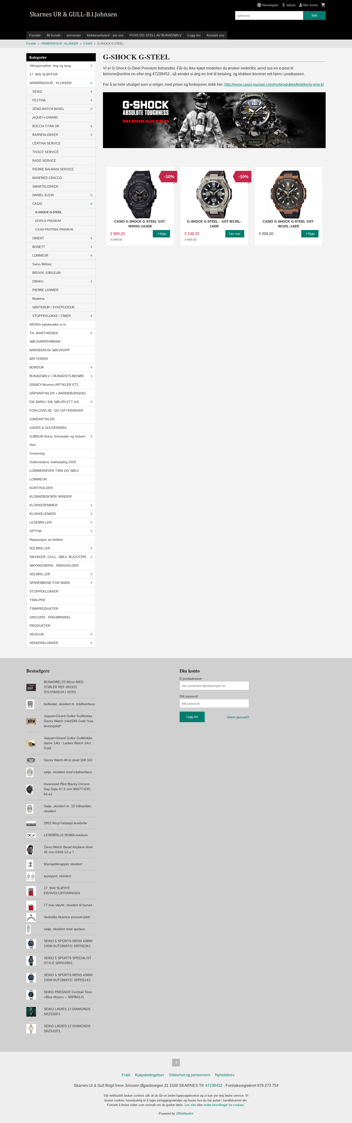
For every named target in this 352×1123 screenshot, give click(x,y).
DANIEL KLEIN (43, 195)
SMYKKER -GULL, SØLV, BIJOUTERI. (58, 557)
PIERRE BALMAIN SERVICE (53, 169)
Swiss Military (42, 264)
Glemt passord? (238, 717)
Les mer (191, 1105)
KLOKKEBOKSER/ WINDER (50, 496)
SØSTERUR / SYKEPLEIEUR (53, 307)
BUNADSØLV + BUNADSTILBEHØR (56, 376)
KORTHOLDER (41, 488)
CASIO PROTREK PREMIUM (54, 229)
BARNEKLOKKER (45, 135)
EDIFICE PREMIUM (48, 221)
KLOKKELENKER (42, 514)
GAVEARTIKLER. (42, 419)
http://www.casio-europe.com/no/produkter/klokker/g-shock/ (274, 84)
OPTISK (35, 531)
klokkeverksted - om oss (105, 35)
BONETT (38, 247)
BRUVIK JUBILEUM (46, 273)
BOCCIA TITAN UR (45, 126)
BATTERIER (38, 359)
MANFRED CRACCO (47, 178)
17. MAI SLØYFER (43, 74)
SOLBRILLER (39, 548)
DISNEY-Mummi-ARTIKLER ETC (54, 384)
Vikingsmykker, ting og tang (50, 66)
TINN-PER (37, 600)
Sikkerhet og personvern (189, 1075)
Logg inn (194, 35)
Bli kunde (54, 35)
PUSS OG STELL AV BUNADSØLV (156, 35)
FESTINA (39, 100)
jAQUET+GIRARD (45, 117)
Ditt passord (189, 696)
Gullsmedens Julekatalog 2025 (52, 462)
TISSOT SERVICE (45, 152)
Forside (35, 35)
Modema (38, 298)
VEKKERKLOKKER (43, 643)
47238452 (213, 1085)
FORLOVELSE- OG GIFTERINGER (56, 410)
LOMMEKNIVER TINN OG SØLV (54, 470)
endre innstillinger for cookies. (224, 1105)
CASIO (37, 204)
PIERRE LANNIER (45, 290)
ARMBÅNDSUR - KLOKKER (50, 83)
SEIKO (37, 91)
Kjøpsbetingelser (149, 1075)
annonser (74, 35)
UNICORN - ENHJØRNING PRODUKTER (49, 621)
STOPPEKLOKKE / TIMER (51, 316)
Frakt (126, 1075)
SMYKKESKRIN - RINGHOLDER (54, 565)
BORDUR (36, 367)
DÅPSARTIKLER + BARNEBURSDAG (57, 393)
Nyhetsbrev (224, 1075)
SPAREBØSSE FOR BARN (49, 583)
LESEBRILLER (40, 522)
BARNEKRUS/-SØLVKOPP (49, 350)
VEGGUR (36, 634)
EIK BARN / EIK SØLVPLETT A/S (54, 402)
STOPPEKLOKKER (43, 591)
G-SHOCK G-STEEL (48, 212)
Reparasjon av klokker (46, 539)
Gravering (37, 453)
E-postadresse (191, 678)
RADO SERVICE (44, 160)
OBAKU (37, 281)
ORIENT (38, 238)
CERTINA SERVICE (46, 143)
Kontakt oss (215, 35)
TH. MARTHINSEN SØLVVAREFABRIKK (45, 337)
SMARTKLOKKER (45, 186)
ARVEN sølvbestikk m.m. (48, 324)
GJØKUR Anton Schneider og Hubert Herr (57, 440)
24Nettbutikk (184, 1113)
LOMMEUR (40, 255)
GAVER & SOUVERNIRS (48, 428)
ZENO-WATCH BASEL (48, 109)
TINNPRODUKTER (43, 608)
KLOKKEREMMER (43, 505)
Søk (314, 15)
